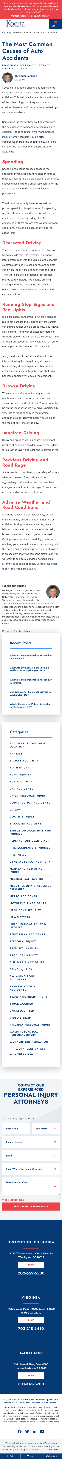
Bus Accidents (21, 781)
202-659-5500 (51, 1449)
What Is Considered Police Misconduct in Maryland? (31, 657)
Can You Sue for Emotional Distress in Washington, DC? (30, 693)
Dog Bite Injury (22, 816)
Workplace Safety (30, 1048)
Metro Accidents (23, 896)
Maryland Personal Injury (26, 870)
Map (31, 1264)
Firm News (18, 855)
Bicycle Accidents (24, 760)
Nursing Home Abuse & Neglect (28, 925)
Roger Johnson (28, 75)
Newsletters (20, 917)
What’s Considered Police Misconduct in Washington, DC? (30, 705)
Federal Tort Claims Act (29, 841)
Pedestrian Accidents (27, 934)
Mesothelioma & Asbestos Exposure (31, 887)
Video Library (21, 1017)
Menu (56, 26)
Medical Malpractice (27, 879)
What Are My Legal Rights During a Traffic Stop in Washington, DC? (29, 669)
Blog (9, 32)
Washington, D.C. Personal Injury (24, 1033)
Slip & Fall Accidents (27, 962)
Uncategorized (22, 1011)
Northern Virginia (12, 6)
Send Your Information (31, 1206)
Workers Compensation (29, 1042)
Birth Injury (19, 767)
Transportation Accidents (23, 988)
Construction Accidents (30, 802)
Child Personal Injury (28, 795)
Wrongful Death (23, 1053)
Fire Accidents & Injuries (30, 848)
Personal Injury (23, 941)
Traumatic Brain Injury (28, 997)
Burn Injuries (20, 774)
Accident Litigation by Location (28, 745)
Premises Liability (24, 948)
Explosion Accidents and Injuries (30, 832)
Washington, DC (28, 6)
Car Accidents (16, 68)
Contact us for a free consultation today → (31, 16)
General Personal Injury (30, 862)
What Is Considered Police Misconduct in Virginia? (31, 681)
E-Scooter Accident (26, 823)
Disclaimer (24, 1402)
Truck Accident (22, 1004)
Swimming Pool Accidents (22, 978)
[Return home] (3, 32)
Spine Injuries (21, 969)
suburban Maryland (49, 6)
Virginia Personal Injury (30, 1024)
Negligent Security (25, 910)
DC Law (15, 809)
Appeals (16, 753)
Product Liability (24, 955)
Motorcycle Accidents (28, 903)
